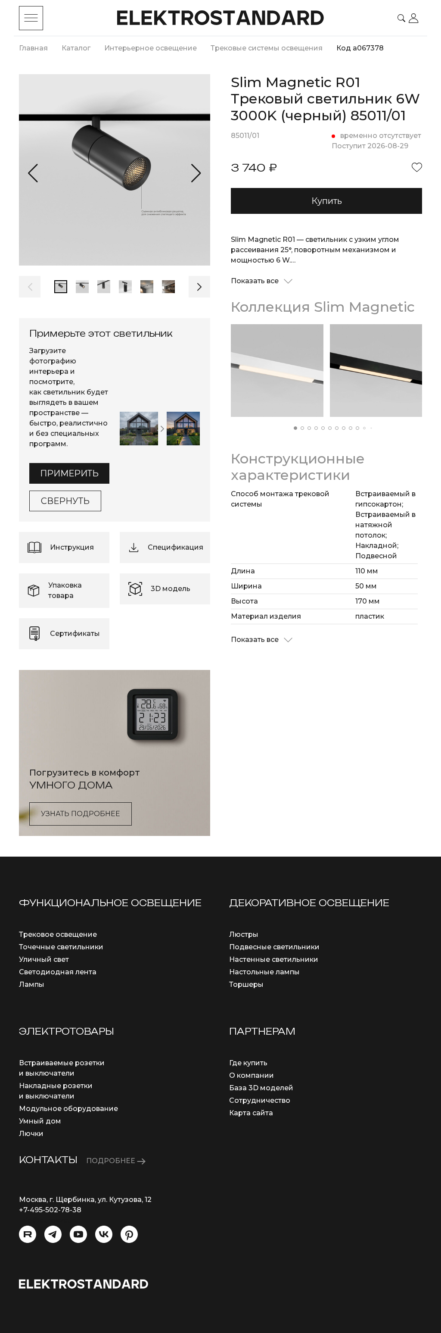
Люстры (243, 934)
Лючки (31, 1134)
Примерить (69, 473)
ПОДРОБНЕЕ (111, 1161)
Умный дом (40, 1121)
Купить (326, 201)
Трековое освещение (58, 934)
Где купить (248, 1063)
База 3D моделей (261, 1088)
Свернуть (65, 501)
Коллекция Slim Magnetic (323, 306)
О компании (251, 1075)
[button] (33, 173)
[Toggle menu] (31, 18)
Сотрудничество (259, 1100)
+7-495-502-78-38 (50, 1210)
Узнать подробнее (80, 814)
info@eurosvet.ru (49, 1220)
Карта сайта (251, 1113)
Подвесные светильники (274, 947)
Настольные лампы (264, 972)
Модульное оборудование (68, 1109)
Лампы (31, 984)
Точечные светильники (61, 947)
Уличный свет (44, 959)
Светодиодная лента (57, 972)
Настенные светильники (273, 959)
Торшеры (246, 984)
